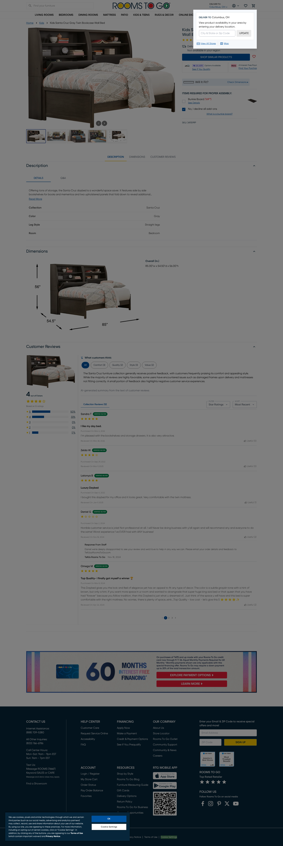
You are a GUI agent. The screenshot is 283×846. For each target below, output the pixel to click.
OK (108, 819)
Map (226, 43)
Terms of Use (77, 833)
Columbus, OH (220, 17)
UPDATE (244, 33)
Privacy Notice (53, 836)
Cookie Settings (109, 827)
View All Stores (208, 43)
